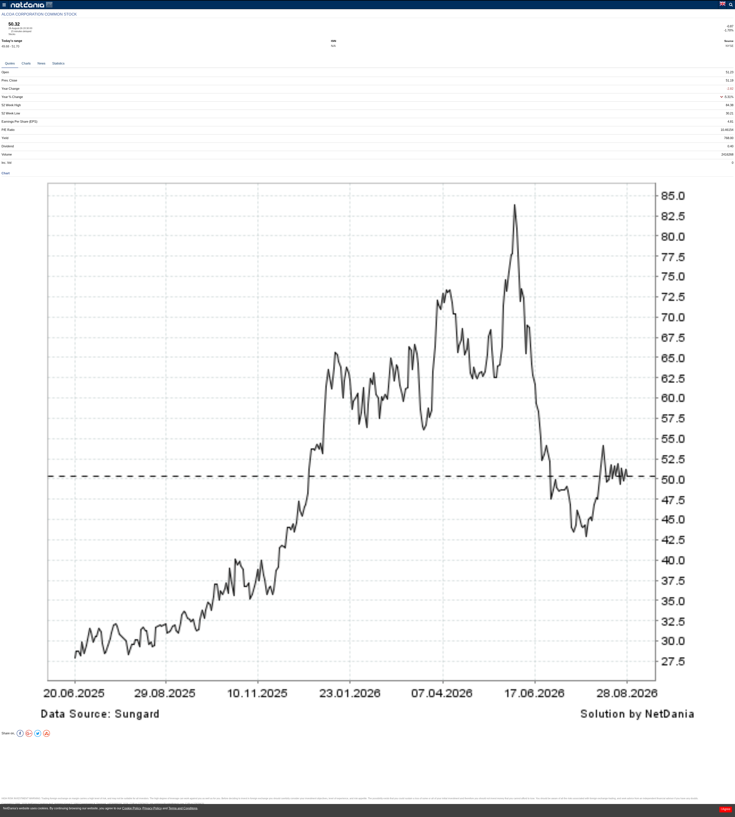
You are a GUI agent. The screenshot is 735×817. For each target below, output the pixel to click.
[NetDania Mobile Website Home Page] (31, 4)
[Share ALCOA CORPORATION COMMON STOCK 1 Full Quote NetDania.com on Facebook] (20, 733)
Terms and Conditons (182, 808)
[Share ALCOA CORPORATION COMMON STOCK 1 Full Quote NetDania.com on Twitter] (38, 733)
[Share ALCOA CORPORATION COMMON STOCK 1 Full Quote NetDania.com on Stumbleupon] (46, 733)
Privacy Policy (152, 808)
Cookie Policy (131, 808)
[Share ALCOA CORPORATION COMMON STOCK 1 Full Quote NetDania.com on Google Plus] (29, 733)
